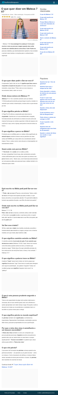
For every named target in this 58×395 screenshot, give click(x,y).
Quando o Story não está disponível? (47, 108)
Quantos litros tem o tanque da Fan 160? (46, 87)
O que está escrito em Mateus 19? (46, 18)
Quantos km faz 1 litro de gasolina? (47, 83)
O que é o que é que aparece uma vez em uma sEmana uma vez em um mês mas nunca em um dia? (47, 101)
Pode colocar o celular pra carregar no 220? (48, 118)
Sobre (19, 392)
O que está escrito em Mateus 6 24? (46, 48)
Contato (25, 392)
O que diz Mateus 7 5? (46, 14)
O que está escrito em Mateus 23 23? (46, 29)
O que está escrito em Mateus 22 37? (46, 43)
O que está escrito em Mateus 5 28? (46, 34)
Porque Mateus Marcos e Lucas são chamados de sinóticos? (47, 23)
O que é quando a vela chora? (46, 123)
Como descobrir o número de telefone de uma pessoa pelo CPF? (48, 93)
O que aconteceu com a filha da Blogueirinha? (47, 113)
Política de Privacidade (10, 392)
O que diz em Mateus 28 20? (47, 53)
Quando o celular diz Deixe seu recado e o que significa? (48, 134)
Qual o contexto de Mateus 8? (48, 39)
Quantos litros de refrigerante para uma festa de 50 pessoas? (48, 128)
